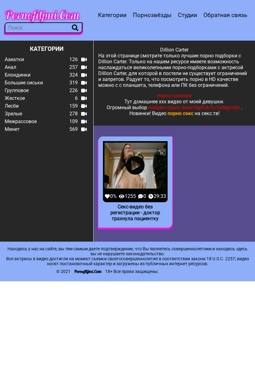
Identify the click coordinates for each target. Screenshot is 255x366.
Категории (112, 15)
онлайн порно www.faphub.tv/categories (194, 107)
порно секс (180, 113)
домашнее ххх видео (157, 102)
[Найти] (75, 28)
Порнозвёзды (152, 15)
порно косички (174, 96)
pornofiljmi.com (42, 14)
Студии (187, 15)
